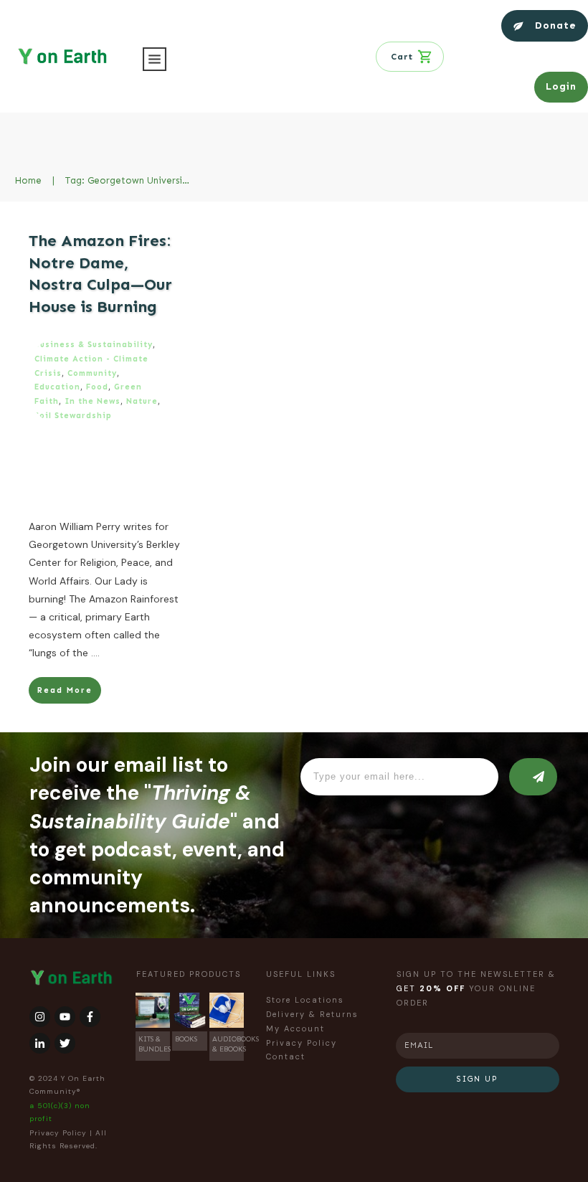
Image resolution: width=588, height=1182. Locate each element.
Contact (285, 1056)
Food (97, 387)
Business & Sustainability (93, 344)
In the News (92, 401)
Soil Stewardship (73, 415)
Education (57, 387)
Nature (142, 401)
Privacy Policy (58, 1133)
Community (92, 373)
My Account (295, 1028)
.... (95, 652)
